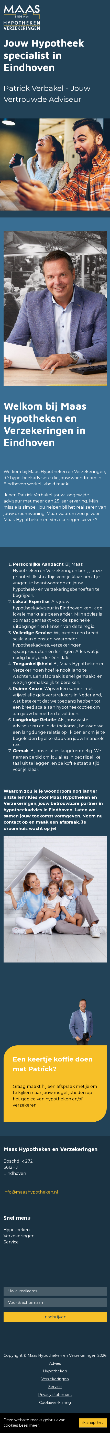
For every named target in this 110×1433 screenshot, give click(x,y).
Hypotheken (17, 1229)
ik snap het (92, 1422)
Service (11, 1241)
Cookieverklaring (55, 1402)
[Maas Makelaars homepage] (27, 17)
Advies (55, 1363)
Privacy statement (55, 1394)
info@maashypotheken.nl (31, 1192)
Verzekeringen (19, 1235)
